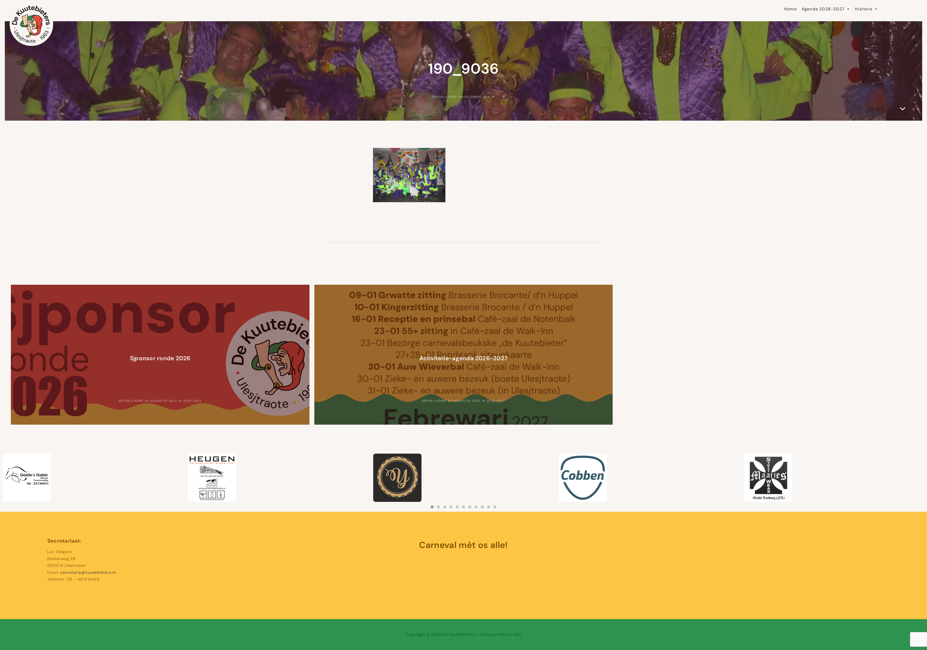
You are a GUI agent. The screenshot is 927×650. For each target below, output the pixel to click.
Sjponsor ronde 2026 (160, 358)
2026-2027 (192, 400)
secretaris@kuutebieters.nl (88, 572)
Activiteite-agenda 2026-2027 (463, 358)
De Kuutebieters (61, 7)
